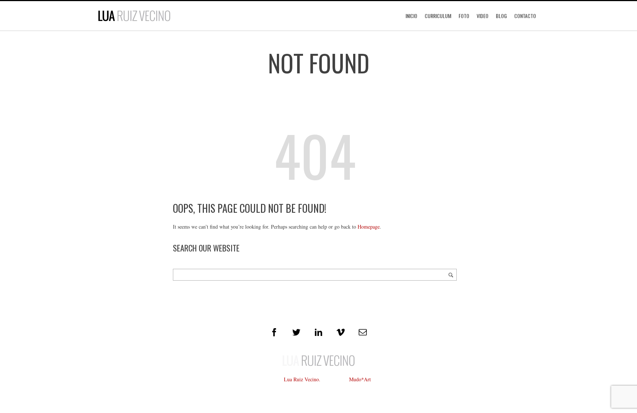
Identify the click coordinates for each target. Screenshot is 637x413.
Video (482, 16)
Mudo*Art (360, 379)
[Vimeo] (340, 332)
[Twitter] (296, 332)
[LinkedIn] (318, 332)
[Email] (362, 332)
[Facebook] (274, 332)
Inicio (411, 16)
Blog (501, 16)
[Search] (451, 275)
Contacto (525, 16)
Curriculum (438, 16)
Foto (464, 16)
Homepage (369, 226)
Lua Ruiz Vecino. (302, 379)
